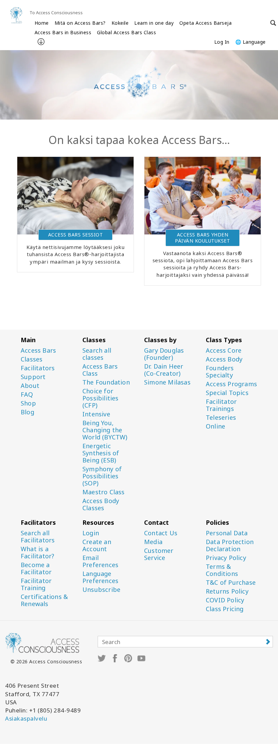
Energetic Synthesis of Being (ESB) (100, 453)
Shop (28, 403)
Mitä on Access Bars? (80, 23)
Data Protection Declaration (230, 545)
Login (90, 533)
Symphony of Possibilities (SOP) (102, 476)
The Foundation (106, 382)
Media (153, 541)
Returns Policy (227, 591)
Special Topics (227, 392)
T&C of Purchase (231, 582)
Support (33, 376)
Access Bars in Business (63, 32)
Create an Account (96, 545)
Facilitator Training (36, 584)
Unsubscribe (101, 589)
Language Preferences (100, 577)
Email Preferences (100, 561)
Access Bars (38, 350)
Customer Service (159, 554)
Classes (31, 359)
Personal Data (227, 533)
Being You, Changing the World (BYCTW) (104, 430)
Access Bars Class (100, 370)
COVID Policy (225, 600)
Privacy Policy (226, 557)
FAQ (27, 394)
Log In (222, 42)
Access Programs (231, 384)
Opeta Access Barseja (205, 23)
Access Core (223, 350)
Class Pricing (225, 609)
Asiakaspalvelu (26, 718)
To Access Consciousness (56, 12)
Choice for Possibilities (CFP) (100, 398)
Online (215, 426)
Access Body (224, 359)
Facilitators (38, 368)
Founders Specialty (220, 372)
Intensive (96, 414)
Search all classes (96, 354)
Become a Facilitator (36, 568)
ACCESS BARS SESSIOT (75, 234)
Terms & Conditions (222, 570)
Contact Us (160, 533)
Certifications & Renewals (44, 600)
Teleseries (221, 417)
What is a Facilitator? (37, 552)
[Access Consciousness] (16, 15)
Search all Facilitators (38, 537)
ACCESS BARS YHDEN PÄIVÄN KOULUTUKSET (202, 237)
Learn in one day (154, 23)
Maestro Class (103, 492)
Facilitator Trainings (221, 405)
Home (42, 23)
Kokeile (120, 23)
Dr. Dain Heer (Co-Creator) (163, 370)
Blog (27, 412)
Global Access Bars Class (126, 32)
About (30, 385)
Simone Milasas (167, 382)
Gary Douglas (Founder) (164, 354)
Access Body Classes (100, 504)
